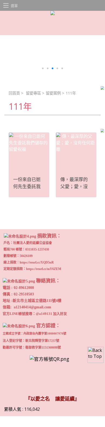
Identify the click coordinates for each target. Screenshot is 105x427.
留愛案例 (53, 93)
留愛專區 (33, 93)
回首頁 (14, 93)
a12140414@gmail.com (32, 307)
